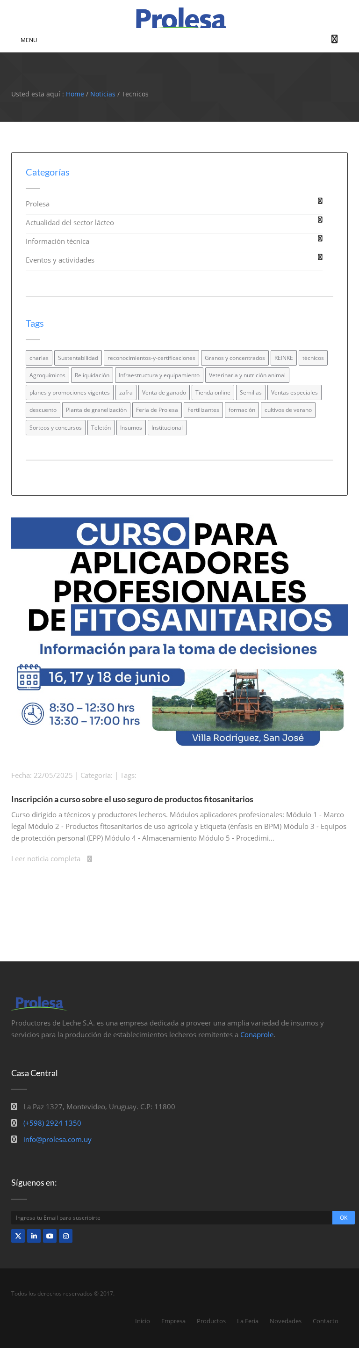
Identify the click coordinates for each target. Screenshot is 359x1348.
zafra (126, 392)
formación (242, 410)
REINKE (283, 358)
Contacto (325, 1321)
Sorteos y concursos (55, 428)
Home (75, 93)
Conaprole (256, 1034)
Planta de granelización (96, 410)
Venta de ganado (164, 392)
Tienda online (212, 392)
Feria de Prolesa (157, 410)
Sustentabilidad (78, 358)
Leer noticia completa (45, 858)
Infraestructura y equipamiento (159, 375)
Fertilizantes (203, 410)
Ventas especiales (294, 392)
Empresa (173, 1321)
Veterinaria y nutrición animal (247, 375)
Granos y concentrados (235, 358)
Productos (211, 1321)
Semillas (251, 392)
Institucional (167, 428)
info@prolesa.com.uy (57, 1139)
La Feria (247, 1321)
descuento (43, 410)
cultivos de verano (288, 410)
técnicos (313, 358)
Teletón (101, 428)
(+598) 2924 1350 (52, 1123)
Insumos (131, 428)
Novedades (286, 1321)
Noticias (102, 93)
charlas (39, 358)
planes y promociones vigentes (69, 392)
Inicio (142, 1321)
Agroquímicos (47, 375)
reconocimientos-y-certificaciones (151, 358)
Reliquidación (92, 375)
